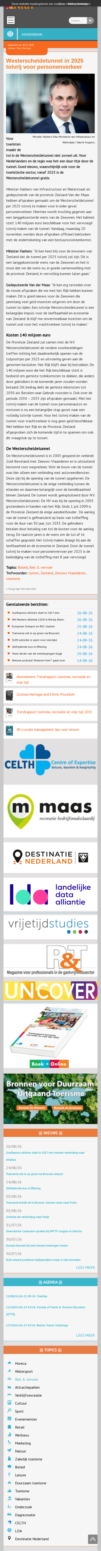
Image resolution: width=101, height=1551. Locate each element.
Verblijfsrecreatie (28, 1395)
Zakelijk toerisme (28, 1459)
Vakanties (22, 1499)
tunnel (33, 573)
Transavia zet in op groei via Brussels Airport (36, 633)
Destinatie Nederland (32, 1538)
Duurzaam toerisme (30, 1483)
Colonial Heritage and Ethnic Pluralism (45, 694)
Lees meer (85, 1267)
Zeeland (46, 573)
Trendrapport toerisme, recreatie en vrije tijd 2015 (54, 712)
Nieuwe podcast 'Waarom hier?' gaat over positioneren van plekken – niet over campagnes (38, 660)
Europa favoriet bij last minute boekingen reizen (37, 1245)
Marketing (23, 1443)
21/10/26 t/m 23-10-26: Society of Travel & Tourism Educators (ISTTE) (45, 1310)
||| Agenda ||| (50, 1282)
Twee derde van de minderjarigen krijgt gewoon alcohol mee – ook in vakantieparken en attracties (37, 653)
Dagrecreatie (25, 1515)
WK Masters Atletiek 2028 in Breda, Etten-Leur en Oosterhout (38, 619)
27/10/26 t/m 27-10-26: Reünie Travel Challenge (37, 1325)
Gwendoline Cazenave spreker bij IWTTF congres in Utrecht (44, 1231)
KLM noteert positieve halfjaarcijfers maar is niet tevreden (43, 1259)
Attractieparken (27, 1387)
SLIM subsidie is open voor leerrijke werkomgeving (34, 640)
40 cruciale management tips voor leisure (47, 729)
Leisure (20, 1475)
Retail (19, 1427)
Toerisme (22, 1491)
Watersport (24, 1371)
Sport (19, 1411)
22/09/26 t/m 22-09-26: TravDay (26, 1296)
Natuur (20, 1451)
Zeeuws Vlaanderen (70, 573)
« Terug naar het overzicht (21, 589)
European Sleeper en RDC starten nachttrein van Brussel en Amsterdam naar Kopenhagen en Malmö (39, 626)
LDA (18, 1530)
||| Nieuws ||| (50, 1133)
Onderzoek (23, 1507)
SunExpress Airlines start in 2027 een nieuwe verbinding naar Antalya (35, 613)
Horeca (20, 1363)
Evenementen (26, 1419)
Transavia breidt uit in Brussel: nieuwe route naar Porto (41, 1202)
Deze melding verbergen (74, 4)
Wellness (22, 1435)
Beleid (23, 567)
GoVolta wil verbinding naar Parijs (27, 1217)
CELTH (20, 1523)
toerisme (13, 578)
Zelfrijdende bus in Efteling (29, 646)
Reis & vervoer (41, 567)
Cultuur (21, 1403)
